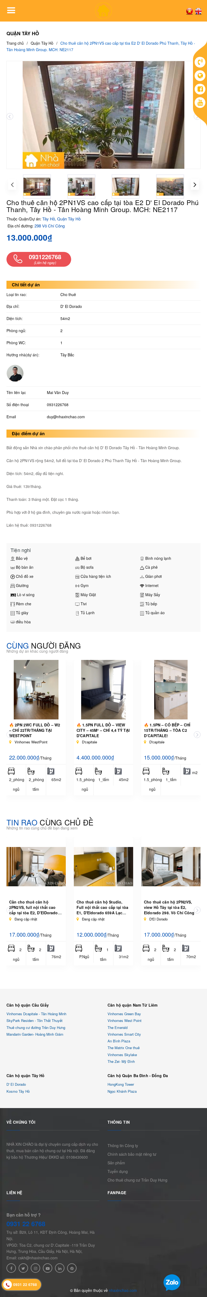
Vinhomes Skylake (122, 1054)
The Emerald (117, 1027)
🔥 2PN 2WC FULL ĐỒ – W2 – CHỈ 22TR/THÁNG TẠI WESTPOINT (34, 730)
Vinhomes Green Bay (124, 1013)
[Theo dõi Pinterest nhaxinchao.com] (72, 1268)
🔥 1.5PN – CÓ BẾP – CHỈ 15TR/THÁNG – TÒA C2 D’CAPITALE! (167, 730)
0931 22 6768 (25, 1223)
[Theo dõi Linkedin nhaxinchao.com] (59, 1268)
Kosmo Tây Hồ (18, 1091)
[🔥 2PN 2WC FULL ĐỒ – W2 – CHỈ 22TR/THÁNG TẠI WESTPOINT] (36, 690)
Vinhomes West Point (125, 1020)
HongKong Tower (121, 1084)
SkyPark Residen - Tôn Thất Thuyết (34, 1020)
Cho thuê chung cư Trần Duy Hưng (137, 1180)
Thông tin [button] (119, 1122)
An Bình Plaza (119, 1040)
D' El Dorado (16, 1084)
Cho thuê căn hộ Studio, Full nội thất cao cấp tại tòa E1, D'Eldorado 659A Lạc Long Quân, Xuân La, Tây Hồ (103, 910)
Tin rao (50, 822)
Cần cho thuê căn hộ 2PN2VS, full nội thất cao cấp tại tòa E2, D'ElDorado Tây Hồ (33, 910)
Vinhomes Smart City (124, 1034)
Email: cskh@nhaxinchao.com (32, 1257)
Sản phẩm (116, 1162)
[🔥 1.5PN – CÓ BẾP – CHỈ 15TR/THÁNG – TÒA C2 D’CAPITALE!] (171, 690)
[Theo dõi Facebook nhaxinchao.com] (11, 1268)
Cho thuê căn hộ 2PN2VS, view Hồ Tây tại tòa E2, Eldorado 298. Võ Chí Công (169, 907)
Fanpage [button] (117, 1192)
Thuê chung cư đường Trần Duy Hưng (35, 1027)
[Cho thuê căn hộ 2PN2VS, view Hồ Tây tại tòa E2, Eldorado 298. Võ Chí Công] (171, 867)
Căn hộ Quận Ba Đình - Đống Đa (138, 1075)
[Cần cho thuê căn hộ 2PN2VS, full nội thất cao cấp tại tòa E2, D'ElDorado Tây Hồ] (36, 867)
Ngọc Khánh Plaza (122, 1091)
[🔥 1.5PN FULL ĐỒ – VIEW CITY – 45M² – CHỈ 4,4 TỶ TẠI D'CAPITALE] (103, 690)
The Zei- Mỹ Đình (121, 1061)
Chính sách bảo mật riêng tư (132, 1154)
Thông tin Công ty (123, 1145)
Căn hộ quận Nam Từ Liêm (132, 1005)
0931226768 (57, 404)
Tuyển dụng (118, 1171)
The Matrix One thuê (124, 1047)
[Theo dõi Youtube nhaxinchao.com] (47, 1268)
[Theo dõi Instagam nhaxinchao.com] (35, 1268)
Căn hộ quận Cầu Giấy (27, 1005)
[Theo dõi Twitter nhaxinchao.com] (23, 1268)
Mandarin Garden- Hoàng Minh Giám (34, 1034)
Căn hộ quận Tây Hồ (25, 1075)
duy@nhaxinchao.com (66, 416)
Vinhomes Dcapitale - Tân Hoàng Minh (36, 1013)
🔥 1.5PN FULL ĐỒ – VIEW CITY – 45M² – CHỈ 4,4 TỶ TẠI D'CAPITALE (103, 730)
